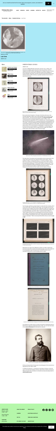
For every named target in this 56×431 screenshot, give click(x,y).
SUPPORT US (38, 10)
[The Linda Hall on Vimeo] (46, 410)
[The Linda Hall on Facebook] (43, 410)
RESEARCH (22, 10)
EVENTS (27, 10)
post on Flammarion (30, 327)
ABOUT (17, 10)
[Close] (53, 3)
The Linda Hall (4, 18)
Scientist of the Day (16, 18)
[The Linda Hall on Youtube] (52, 410)
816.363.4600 (4, 421)
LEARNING (32, 10)
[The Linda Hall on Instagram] (49, 410)
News (10, 18)
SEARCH (44, 10)
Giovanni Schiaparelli (48, 117)
